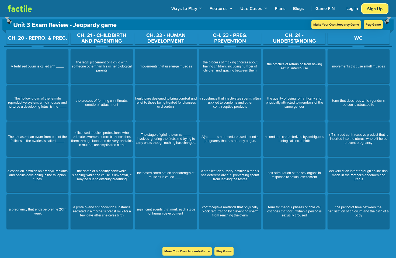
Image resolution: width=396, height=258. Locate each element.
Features (219, 8)
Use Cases (251, 8)
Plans (280, 8)
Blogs (298, 8)
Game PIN (325, 8)
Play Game (373, 24)
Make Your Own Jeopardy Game (336, 24)
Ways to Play (184, 8)
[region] (198, 132)
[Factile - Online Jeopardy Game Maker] (20, 8)
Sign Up (375, 9)
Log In (352, 8)
